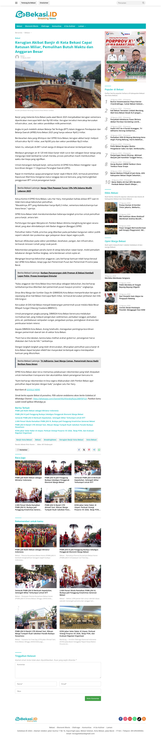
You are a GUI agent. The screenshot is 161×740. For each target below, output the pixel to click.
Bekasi (19, 26)
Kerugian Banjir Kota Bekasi (71, 439)
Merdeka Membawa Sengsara (117, 278)
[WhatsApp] (135, 719)
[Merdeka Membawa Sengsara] (125, 261)
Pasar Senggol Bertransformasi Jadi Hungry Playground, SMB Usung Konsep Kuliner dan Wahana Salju (132, 229)
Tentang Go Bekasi (28, 3)
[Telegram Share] (94, 450)
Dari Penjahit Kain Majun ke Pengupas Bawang (131, 297)
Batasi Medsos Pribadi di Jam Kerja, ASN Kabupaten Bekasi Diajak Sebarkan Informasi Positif (127, 174)
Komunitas (56, 26)
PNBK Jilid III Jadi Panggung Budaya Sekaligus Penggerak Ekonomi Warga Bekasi (49, 414)
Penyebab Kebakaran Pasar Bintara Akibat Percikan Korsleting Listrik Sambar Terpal (125, 120)
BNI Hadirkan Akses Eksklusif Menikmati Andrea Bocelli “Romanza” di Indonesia (131, 217)
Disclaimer (44, 3)
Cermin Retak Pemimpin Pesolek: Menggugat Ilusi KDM (132, 309)
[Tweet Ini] (84, 450)
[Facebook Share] (79, 450)
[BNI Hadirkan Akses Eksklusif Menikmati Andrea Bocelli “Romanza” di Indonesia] (111, 218)
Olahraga (45, 26)
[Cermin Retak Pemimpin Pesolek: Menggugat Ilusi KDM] (111, 309)
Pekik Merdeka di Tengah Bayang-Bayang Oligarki (130, 286)
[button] (143, 3)
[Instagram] (125, 719)
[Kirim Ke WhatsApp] (99, 450)
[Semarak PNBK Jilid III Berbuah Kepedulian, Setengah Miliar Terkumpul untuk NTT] (87, 467)
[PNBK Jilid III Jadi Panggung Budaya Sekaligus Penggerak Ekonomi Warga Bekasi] (58, 467)
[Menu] (16, 3)
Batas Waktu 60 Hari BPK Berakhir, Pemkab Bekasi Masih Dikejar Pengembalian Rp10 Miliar (126, 183)
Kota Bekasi (92, 439)
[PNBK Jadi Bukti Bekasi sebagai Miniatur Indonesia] (28, 467)
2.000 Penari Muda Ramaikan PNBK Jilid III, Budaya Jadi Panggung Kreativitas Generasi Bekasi (55, 421)
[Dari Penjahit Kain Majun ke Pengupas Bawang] (111, 298)
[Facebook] (121, 719)
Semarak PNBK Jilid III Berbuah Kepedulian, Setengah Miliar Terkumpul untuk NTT (50, 418)
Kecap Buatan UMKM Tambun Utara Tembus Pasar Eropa (125, 165)
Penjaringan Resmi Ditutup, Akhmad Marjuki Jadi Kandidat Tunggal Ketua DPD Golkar (126, 156)
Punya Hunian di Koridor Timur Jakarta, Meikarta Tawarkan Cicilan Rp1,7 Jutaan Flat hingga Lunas (132, 206)
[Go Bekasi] (36, 14)
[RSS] (144, 719)
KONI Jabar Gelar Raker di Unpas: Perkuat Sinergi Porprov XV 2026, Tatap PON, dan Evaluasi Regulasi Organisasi (54, 432)
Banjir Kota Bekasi (24, 439)
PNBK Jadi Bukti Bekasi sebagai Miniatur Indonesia (36, 411)
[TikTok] (139, 719)
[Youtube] (130, 719)
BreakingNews (50, 439)
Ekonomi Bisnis (31, 26)
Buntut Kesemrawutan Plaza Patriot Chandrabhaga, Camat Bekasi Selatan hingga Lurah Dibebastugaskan (126, 103)
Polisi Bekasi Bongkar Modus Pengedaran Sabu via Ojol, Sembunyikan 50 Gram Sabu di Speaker (127, 147)
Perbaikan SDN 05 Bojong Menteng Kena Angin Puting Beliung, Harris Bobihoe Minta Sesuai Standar (127, 138)
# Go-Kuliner (69, 26)
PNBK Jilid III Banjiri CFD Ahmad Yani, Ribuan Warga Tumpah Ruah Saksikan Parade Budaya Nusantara (54, 426)
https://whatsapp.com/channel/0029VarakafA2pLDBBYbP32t (60, 398)
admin (22, 56)
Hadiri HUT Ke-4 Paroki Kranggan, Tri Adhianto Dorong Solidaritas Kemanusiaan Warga (126, 129)
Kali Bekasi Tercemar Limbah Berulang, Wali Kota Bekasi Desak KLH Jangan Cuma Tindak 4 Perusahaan (127, 111)
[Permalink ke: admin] (17, 57)
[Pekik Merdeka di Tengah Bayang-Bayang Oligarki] (111, 286)
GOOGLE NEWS (33, 389)
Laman (81, 26)
